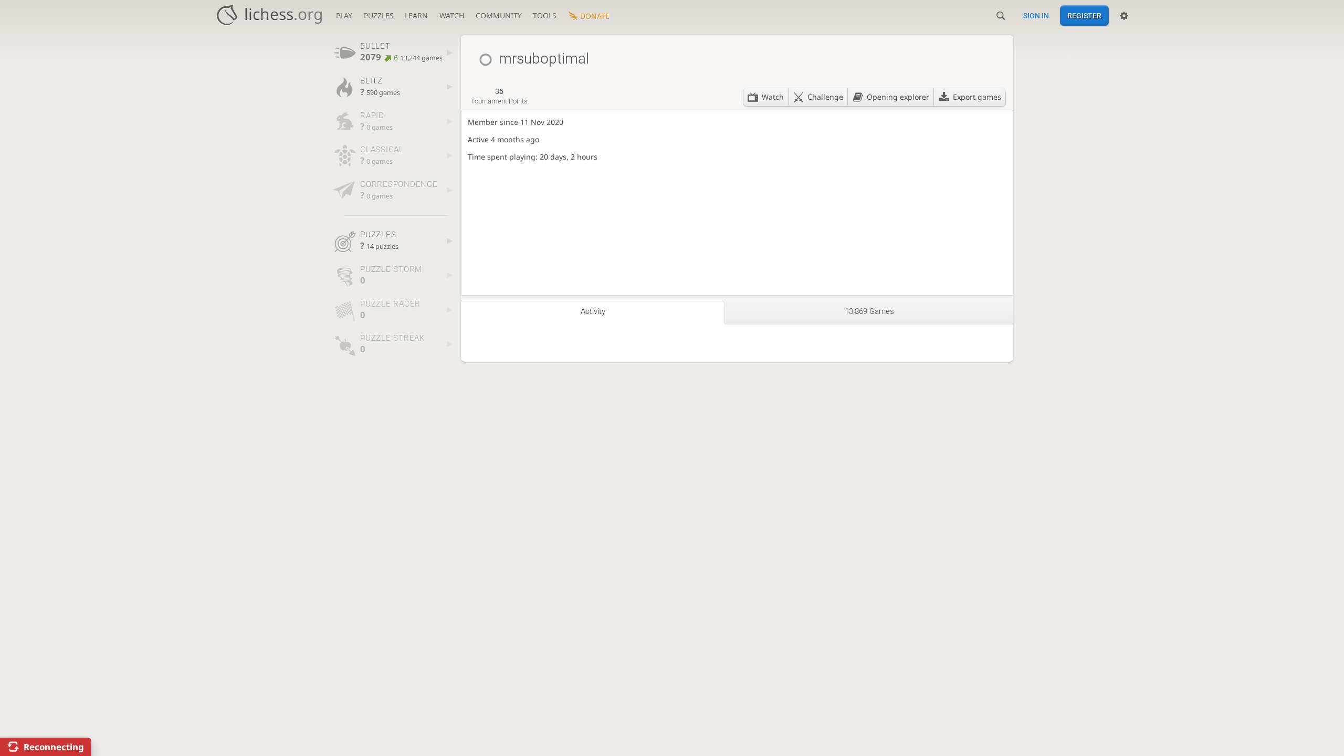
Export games (977, 97)
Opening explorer (898, 97)
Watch (451, 15)
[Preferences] (1124, 16)
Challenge (825, 97)
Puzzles (379, 15)
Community (499, 15)
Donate (595, 16)
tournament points (499, 96)
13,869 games (869, 311)
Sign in (1036, 16)
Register (1084, 16)
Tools (544, 15)
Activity (593, 311)
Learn (416, 15)
